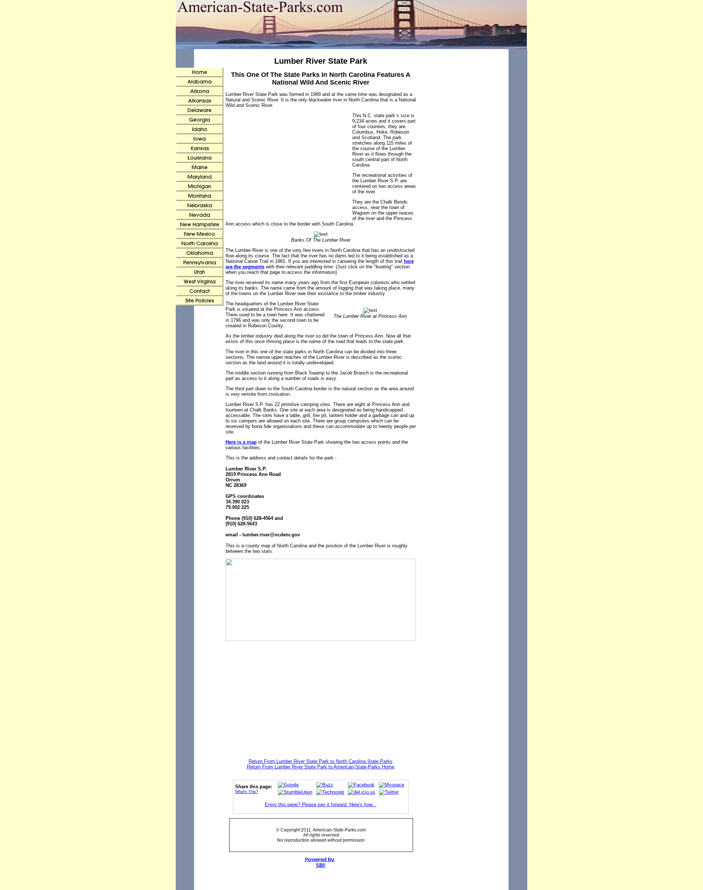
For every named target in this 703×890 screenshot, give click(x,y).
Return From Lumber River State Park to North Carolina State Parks (321, 761)
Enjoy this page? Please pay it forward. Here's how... (320, 804)
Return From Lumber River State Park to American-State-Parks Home (320, 767)
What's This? (246, 791)
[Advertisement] (288, 166)
